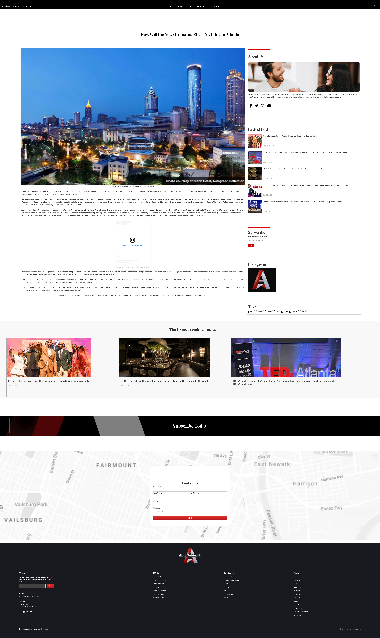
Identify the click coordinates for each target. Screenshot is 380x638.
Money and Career (159, 597)
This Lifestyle (227, 597)
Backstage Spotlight (230, 577)
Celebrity (294, 311)
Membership (298, 608)
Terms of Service (355, 629)
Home (161, 6)
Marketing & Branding (301, 611)
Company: (157, 486)
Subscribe (297, 604)
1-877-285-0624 (24, 604)
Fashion (269, 311)
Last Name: (195, 493)
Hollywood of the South (231, 580)
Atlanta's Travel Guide (160, 580)
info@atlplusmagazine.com (28, 606)
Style (189, 6)
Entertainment (201, 6)
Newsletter (297, 597)
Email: (155, 501)
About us (297, 580)
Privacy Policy (343, 629)
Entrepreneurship (159, 583)
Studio (296, 601)
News (169, 6)
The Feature (227, 587)
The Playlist (227, 590)
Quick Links (215, 6)
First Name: (157, 493)
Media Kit (297, 594)
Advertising (297, 587)
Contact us (297, 615)
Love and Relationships (160, 594)
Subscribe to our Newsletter (257, 236)
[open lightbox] (133, 111)
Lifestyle (179, 6)
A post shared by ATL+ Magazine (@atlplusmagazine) (132, 267)
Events (303, 311)
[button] (170, 6)
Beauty (278, 311)
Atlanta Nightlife (158, 577)
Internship (297, 590)
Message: (157, 508)
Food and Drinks (158, 587)
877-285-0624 (31, 6)
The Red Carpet (229, 594)
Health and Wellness (159, 590)
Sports (286, 311)
